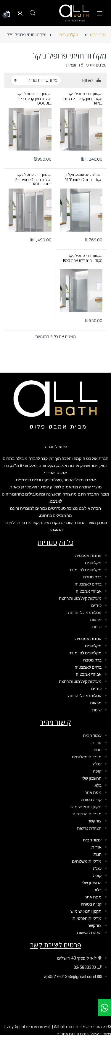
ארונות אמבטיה (88, 555)
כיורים (96, 605)
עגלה (97, 764)
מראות (96, 619)
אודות (96, 742)
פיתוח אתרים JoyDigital (28, 1026)
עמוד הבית (98, 34)
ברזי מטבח (92, 577)
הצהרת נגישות (89, 828)
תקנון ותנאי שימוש (86, 806)
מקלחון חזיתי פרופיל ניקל (85, 93)
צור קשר (95, 821)
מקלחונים (93, 562)
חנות (98, 749)
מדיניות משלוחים (87, 756)
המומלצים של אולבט (88, 174)
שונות (97, 626)
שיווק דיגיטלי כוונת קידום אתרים (84, 1033)
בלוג (98, 785)
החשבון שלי (92, 778)
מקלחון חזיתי (68, 34)
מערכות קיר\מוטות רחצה (80, 598)
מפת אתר (93, 792)
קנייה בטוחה (91, 799)
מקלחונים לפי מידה (85, 569)
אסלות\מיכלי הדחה (85, 612)
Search (32, 13)
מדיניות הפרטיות (87, 813)
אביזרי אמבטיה (89, 591)
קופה (97, 771)
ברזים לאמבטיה (88, 584)
